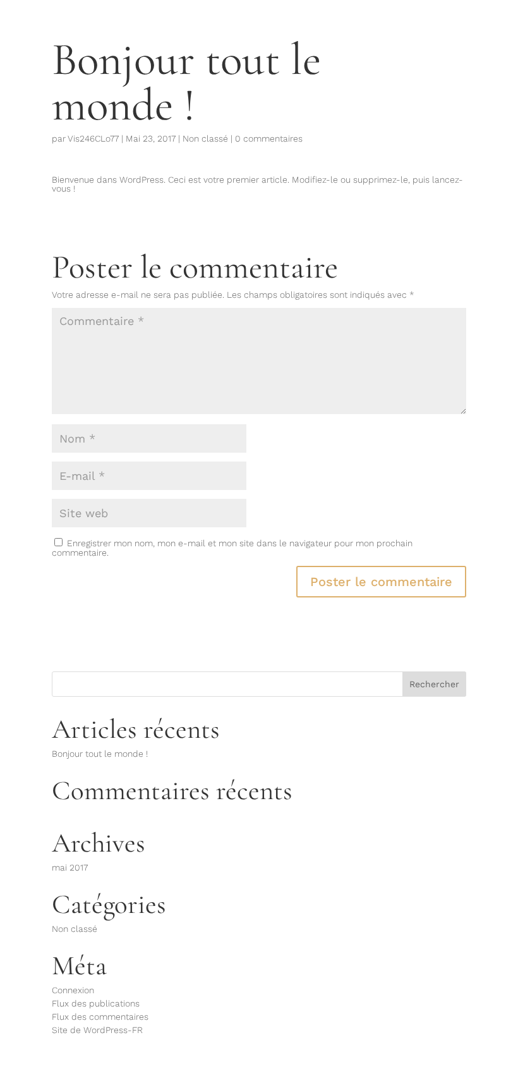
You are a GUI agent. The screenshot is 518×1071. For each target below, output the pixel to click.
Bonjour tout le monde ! (100, 754)
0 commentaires (269, 138)
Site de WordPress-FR (97, 1030)
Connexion (73, 990)
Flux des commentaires (100, 1017)
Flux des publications (96, 1003)
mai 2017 (70, 867)
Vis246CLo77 (93, 138)
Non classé (205, 138)
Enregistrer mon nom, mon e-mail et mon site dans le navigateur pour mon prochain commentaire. (232, 548)
